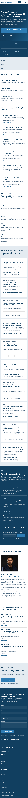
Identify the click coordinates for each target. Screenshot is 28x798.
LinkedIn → (3, 599)
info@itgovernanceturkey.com (10, 739)
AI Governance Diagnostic (7, 765)
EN (19, 2)
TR (22, 2)
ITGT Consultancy (7, 2)
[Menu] (25, 2)
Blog (2, 763)
